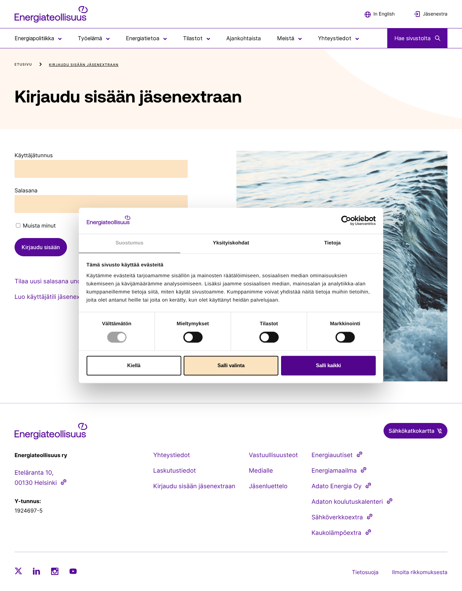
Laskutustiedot (174, 470)
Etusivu (23, 65)
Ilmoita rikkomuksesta (419, 572)
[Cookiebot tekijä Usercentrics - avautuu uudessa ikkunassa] (346, 221)
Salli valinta (231, 365)
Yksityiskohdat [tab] (231, 243)
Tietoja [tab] (332, 243)
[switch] (193, 337)
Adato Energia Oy (336, 486)
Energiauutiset (332, 455)
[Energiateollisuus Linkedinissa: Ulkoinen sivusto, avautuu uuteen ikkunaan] (36, 571)
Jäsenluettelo (268, 486)
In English (384, 14)
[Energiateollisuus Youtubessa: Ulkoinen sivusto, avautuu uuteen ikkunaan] (73, 571)
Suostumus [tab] (130, 243)
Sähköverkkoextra (337, 517)
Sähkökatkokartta (411, 430)
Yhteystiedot (171, 455)
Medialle (261, 470)
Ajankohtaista (243, 38)
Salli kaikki (328, 365)
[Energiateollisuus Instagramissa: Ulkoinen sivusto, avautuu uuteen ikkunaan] (55, 571)
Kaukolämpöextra (336, 533)
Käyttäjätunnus (34, 155)
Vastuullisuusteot (273, 455)
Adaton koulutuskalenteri (347, 501)
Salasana (26, 190)
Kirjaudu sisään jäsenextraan (194, 486)
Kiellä (133, 365)
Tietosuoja (365, 572)
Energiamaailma (334, 470)
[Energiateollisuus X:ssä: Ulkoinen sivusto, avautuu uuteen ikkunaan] (18, 571)
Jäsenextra (435, 14)
